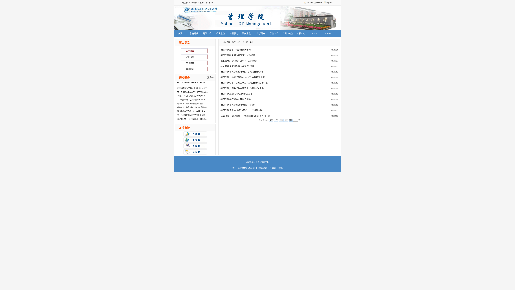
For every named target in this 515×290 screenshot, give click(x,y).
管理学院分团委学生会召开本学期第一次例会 (242, 88)
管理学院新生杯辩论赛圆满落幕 (236, 50)
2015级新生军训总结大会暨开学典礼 (238, 66)
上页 (276, 120)
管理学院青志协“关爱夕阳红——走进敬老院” (242, 110)
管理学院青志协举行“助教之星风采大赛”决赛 (242, 72)
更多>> (210, 77)
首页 (271, 120)
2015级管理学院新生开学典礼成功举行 (239, 61)
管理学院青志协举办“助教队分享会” (238, 105)
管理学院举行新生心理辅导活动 (236, 99)
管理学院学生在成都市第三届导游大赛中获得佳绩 (244, 83)
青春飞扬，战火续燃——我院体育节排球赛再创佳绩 (245, 116)
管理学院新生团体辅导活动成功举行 (238, 55)
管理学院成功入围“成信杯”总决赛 (237, 94)
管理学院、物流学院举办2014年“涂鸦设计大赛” (243, 77)
